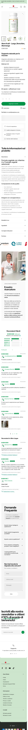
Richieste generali (7, 713)
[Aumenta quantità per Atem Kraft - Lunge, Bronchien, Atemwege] (9, 99)
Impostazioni (6, 681)
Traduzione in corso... (9, 491)
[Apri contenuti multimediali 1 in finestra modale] (22, 13)
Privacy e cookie (7, 700)
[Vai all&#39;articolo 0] (3, 39)
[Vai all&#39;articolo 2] (9, 39)
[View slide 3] (14, 654)
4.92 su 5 (17, 334)
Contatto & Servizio (7, 702)
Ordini (4, 679)
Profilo (4, 677)
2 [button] (12, 434)
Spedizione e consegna (8, 694)
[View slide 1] (11, 654)
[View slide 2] (12, 654)
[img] (4, 354)
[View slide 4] (16, 654)
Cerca (4, 686)
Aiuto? (24, 108)
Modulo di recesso (7, 705)
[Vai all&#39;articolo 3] (15, 39)
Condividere (6, 108)
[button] (7, 338)
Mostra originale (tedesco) (10, 455)
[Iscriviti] (22, 632)
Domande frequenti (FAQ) (9, 684)
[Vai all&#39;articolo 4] (20, 39)
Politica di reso (6, 696)
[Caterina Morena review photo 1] (4, 424)
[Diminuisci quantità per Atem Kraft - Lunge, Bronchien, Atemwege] (3, 99)
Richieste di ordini (7, 715)
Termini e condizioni (7, 698)
